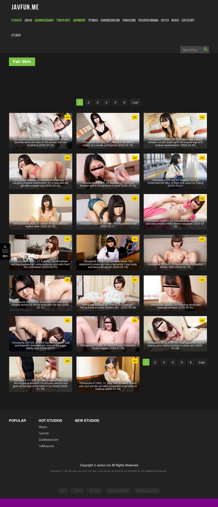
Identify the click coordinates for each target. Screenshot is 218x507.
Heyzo (43, 427)
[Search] (205, 49)
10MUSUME (129, 20)
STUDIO (16, 35)
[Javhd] (25, 7)
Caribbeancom (49, 439)
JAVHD (28, 20)
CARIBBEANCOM (110, 20)
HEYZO (165, 20)
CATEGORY (188, 20)
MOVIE (175, 20)
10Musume (46, 446)
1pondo (44, 433)
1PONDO (93, 20)
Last (135, 102)
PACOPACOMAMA (148, 20)
